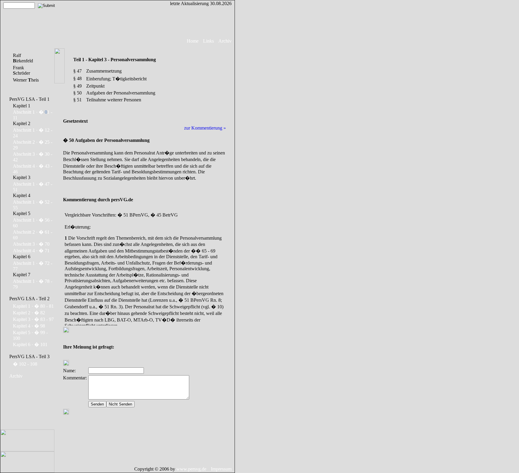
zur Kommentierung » (205, 127)
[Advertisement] (254, 90)
